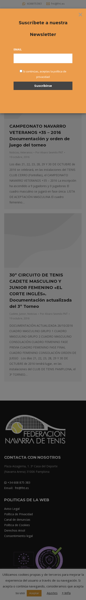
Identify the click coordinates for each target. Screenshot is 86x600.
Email (18, 49)
